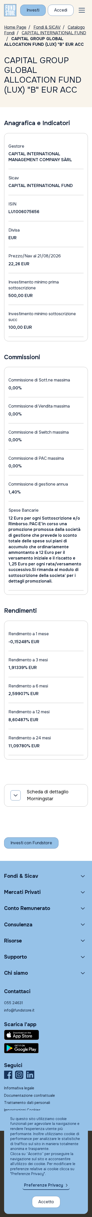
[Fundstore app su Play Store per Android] (46, 1048)
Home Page (15, 27)
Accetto (46, 1201)
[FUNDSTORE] (10, 10)
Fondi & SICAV (47, 27)
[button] (82, 10)
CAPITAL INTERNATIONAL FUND (54, 33)
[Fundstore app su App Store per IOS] (46, 1035)
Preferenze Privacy (43, 1185)
